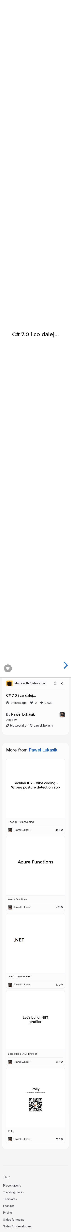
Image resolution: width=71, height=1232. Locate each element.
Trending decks (13, 1192)
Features (8, 1205)
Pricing (7, 1212)
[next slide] (65, 665)
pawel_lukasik (43, 725)
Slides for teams (13, 1219)
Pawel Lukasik (23, 714)
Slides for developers (17, 1226)
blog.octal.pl (18, 725)
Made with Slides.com (29, 683)
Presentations (12, 1185)
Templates (10, 1199)
